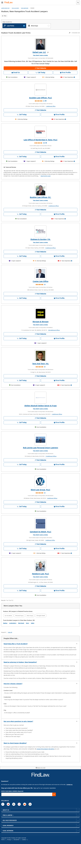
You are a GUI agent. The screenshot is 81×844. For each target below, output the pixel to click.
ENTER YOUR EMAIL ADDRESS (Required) (12, 791)
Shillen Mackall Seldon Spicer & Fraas (40, 405)
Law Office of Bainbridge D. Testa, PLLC (40, 139)
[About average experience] (74, 77)
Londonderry (12, 623)
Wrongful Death (41, 615)
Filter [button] (4, 16)
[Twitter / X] (13, 804)
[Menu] (2, 2)
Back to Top (41, 767)
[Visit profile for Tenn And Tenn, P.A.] (40, 356)
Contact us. (69, 784)
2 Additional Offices (57, 414)
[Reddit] (24, 804)
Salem (32, 623)
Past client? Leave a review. (40, 55)
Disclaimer (17, 839)
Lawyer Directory (5, 8)
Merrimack (21, 623)
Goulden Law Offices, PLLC (40, 97)
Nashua (5, 623)
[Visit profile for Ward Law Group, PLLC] (40, 482)
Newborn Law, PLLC (40, 573)
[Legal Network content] (78, 830)
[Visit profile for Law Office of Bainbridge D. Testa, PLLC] (40, 132)
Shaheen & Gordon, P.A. (40, 239)
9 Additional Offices (50, 248)
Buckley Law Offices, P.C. (40, 197)
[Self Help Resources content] (78, 820)
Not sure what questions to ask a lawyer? (18, 721)
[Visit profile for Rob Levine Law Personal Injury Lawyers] (40, 440)
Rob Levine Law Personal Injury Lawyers (40, 447)
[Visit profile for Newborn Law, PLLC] (40, 566)
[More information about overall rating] (45, 100)
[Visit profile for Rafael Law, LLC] (40, 44)
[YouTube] (8, 804)
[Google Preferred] (30, 804)
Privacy (9, 839)
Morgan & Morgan (40, 321)
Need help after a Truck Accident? (16, 644)
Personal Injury (19, 615)
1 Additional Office (50, 106)
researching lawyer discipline (45, 749)
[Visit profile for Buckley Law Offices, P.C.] (40, 189)
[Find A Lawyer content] (78, 815)
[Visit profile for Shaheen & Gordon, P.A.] (40, 231)
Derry (27, 623)
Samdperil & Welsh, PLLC (40, 531)
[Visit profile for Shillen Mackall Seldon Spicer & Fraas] (40, 398)
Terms (3, 839)
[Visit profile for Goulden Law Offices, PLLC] (40, 90)
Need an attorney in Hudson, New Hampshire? (20, 662)
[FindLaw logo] (9, 2)
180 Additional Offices (54, 330)
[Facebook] (2, 804)
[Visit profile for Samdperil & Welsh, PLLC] (40, 524)
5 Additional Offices (52, 498)
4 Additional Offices (53, 206)
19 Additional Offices (50, 456)
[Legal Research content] (78, 825)
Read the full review (45, 176)
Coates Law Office (40, 281)
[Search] (78, 2)
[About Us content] (78, 810)
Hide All (10, 632)
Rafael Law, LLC (39, 52)
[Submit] (54, 794)
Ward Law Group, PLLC (40, 489)
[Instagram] (19, 804)
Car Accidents (8, 615)
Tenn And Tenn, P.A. (40, 363)
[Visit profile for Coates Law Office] (40, 273)
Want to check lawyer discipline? (15, 743)
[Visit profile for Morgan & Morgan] (40, 314)
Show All (3, 632)
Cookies (24, 839)
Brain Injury (30, 615)
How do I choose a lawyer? (13, 684)
